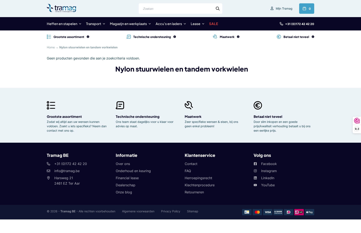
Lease (195, 23)
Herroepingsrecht (198, 178)
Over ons (123, 164)
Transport (93, 23)
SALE (213, 23)
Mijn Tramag (284, 8)
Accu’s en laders (169, 23)
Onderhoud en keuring (133, 171)
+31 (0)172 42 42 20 (299, 24)
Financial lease (127, 178)
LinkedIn (267, 178)
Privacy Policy (170, 211)
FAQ (188, 171)
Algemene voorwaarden (138, 211)
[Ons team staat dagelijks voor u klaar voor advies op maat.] (174, 36)
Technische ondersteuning (137, 116)
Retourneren (194, 192)
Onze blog (124, 192)
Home (51, 47)
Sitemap (192, 211)
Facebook (269, 164)
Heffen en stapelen (62, 23)
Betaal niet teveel (268, 116)
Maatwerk (193, 116)
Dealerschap (125, 185)
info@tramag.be (67, 171)
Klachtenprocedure (200, 185)
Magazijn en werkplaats (128, 23)
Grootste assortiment (64, 116)
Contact (191, 164)
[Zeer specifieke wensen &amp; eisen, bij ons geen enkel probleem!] (238, 36)
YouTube (268, 185)
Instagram (269, 171)
